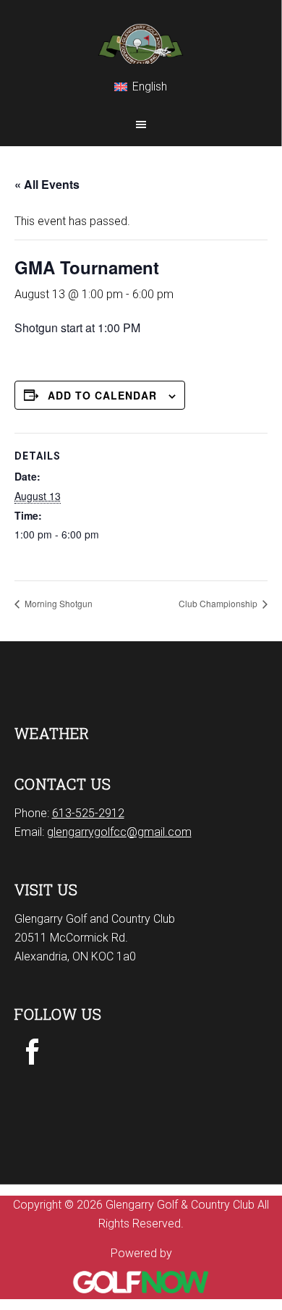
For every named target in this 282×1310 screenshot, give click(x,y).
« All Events (47, 184)
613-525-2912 (88, 813)
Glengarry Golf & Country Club (140, 32)
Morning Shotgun (57, 603)
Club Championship (219, 603)
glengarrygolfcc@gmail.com (119, 832)
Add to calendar (102, 395)
